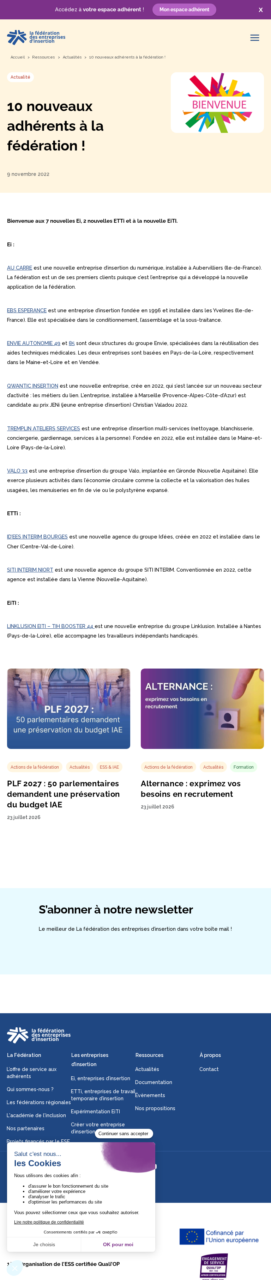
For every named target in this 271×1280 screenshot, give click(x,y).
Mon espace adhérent (184, 9)
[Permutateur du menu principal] (255, 38)
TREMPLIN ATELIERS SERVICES (43, 428)
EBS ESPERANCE (27, 310)
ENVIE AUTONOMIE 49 (33, 343)
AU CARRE (19, 268)
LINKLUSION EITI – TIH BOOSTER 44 (51, 626)
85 (72, 343)
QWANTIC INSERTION (32, 386)
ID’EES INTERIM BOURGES (37, 537)
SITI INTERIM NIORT (30, 570)
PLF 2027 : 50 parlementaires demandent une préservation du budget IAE (63, 794)
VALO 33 (17, 471)
